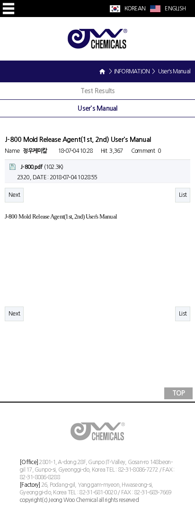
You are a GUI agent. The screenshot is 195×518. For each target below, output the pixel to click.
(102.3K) (41, 167)
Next (14, 195)
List (182, 195)
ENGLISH (175, 8)
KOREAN (134, 8)
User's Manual (97, 108)
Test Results (97, 91)
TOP (178, 393)
